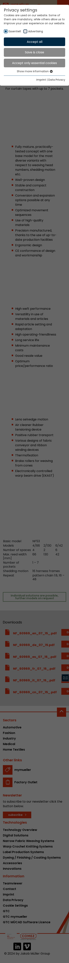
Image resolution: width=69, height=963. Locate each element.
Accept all (34, 42)
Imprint (41, 80)
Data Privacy (56, 80)
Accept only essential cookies (34, 63)
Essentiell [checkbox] (15, 31)
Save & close (34, 52)
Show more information (33, 71)
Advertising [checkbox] (35, 31)
